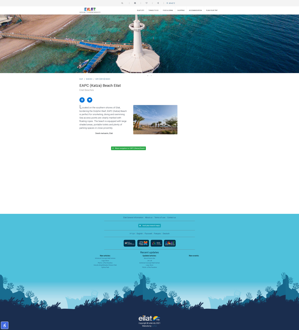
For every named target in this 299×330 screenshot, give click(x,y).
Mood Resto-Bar (149, 258)
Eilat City (140, 10)
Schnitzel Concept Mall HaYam (105, 258)
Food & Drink (168, 10)
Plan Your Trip (211, 10)
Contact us (171, 217)
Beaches (89, 79)
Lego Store (105, 260)
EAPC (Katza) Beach (102, 79)
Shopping (181, 10)
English (140, 233)
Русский (148, 233)
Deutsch (166, 233)
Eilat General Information (133, 217)
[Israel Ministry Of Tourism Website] (156, 243)
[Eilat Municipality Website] (143, 243)
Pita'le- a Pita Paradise (105, 263)
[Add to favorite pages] (90, 99)
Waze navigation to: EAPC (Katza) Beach (130, 148)
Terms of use (159, 217)
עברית (132, 233)
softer (154, 326)
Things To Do (153, 10)
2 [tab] (151, 75)
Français (157, 233)
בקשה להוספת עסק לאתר (151, 225)
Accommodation (195, 10)
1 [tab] (148, 75)
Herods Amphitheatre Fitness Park (105, 265)
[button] (4, 325)
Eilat (81, 79)
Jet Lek (149, 260)
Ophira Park (105, 267)
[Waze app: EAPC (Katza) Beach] (82, 99)
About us (148, 217)
